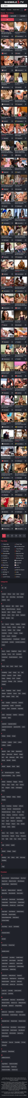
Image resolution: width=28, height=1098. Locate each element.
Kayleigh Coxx (5, 978)
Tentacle (12, 836)
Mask (13, 751)
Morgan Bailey (18, 1005)
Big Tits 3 (18, 551)
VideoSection (20, 274)
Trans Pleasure (19, 548)
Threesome (23, 836)
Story (3, 823)
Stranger (8, 823)
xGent (17, 565)
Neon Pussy (6, 565)
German (19, 690)
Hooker (3, 708)
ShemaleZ (5, 138)
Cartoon (7, 624)
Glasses (3, 693)
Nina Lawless (22, 1014)
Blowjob (4, 615)
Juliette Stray (12, 969)
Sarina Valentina (21, 1027)
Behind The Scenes (11, 609)
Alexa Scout (4, 881)
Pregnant (7, 787)
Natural (3, 766)
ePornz (18, 576)
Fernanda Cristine (5, 932)
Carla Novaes (12, 899)
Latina (15, 742)
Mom (21, 757)
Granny (23, 693)
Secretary (15, 806)
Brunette (8, 618)
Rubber (18, 796)
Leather (19, 742)
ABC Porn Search (20, 569)
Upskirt (12, 845)
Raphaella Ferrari (5, 1021)
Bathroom (8, 606)
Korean (13, 736)
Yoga (3, 866)
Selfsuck (21, 806)
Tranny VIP (5, 567)
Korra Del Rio (19, 984)
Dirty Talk (4, 654)
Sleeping (9, 814)
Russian (3, 799)
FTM (15, 681)
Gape (14, 690)
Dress (20, 657)
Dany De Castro (12, 914)
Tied (3, 838)
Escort (16, 666)
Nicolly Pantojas (14, 1014)
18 (2, 587)
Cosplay (15, 633)
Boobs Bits (18, 562)
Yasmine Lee (14, 1069)
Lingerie (9, 745)
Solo (8, 817)
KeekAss (5, 121)
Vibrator (3, 851)
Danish (8, 651)
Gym (17, 696)
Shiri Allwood (21, 1030)
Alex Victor (23, 878)
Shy (23, 811)
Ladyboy (10, 742)
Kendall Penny (21, 978)
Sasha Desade (13, 1030)
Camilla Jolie (4, 899)
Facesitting (4, 672)
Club (14, 630)
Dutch (3, 660)
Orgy (14, 775)
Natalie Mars (11, 1011)
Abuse (25, 1095)
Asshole (4, 600)
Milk (7, 757)
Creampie (14, 636)
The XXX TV (6, 558)
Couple (3, 636)
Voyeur (14, 851)
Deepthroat (14, 651)
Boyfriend (23, 615)
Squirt (7, 820)
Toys (15, 838)
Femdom (9, 675)
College (18, 630)
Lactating (4, 742)
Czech (3, 645)
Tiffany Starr (4, 1042)
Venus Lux (4, 1051)
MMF (17, 757)
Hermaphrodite (5, 705)
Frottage (10, 681)
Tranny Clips (6, 544)
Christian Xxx (12, 905)
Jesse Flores (4, 963)
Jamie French (5, 957)
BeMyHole (5, 172)
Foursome (4, 681)
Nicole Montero (5, 1014)
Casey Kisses (5, 902)
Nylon (18, 766)
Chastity (23, 624)
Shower (18, 811)
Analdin (18, 342)
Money (3, 760)
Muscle (13, 760)
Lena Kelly (10, 990)
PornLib (5, 206)
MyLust (5, 325)
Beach (21, 606)
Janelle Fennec (19, 957)
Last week (22, 16)
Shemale (9, 809)
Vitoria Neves (11, 1051)
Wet (9, 857)
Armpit (22, 594)
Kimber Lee (12, 984)
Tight (7, 838)
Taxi (7, 833)
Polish (13, 784)
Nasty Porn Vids (20, 553)
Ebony (3, 666)
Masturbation (19, 751)
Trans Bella (17, 1042)
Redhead (9, 796)
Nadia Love (4, 1011)
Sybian (13, 826)
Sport (3, 820)
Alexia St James (12, 881)
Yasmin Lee (13, 1066)
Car (2, 624)
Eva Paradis (16, 926)
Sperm (23, 817)
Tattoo (3, 833)
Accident (4, 594)
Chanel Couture (13, 902)
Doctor (9, 654)
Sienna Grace (5, 1033)
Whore (12, 857)
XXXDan (19, 155)
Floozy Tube (19, 544)
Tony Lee (11, 1042)
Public (12, 787)
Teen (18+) (22, 833)
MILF (3, 757)
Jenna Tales (19, 960)
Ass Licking (12, 597)
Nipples (8, 766)
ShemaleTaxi (20, 427)
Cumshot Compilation (20, 642)
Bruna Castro (20, 893)
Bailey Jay (4, 890)
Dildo (24, 651)
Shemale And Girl (16, 809)
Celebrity (18, 624)
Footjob (18, 678)
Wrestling (4, 860)
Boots (8, 615)
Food (13, 678)
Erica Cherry (4, 926)
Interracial (4, 717)
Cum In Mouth (5, 642)
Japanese (4, 723)
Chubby (9, 627)
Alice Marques (21, 881)
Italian (9, 717)
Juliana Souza (5, 969)
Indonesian (8, 714)
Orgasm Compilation (6, 775)
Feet (22, 672)
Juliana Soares (20, 966)
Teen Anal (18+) (5, 836)
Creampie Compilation (6, 639)
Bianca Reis (4, 893)
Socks (3, 817)
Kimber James (5, 984)
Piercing (20, 781)
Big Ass (18, 609)
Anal (14, 594)
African (9, 594)
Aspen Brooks (14, 884)
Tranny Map (6, 551)
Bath (3, 606)
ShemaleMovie (20, 36)
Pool (17, 784)
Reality (3, 796)
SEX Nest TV (6, 572)
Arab (18, 594)
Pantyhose (9, 781)
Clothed (9, 630)
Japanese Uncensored (7, 726)
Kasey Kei (19, 975)
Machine (4, 751)
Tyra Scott (4, 1045)
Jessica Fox (12, 963)
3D (5, 587)
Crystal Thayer (20, 905)
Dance (3, 651)
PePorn (5, 155)
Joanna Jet (4, 966)
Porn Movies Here (20, 546)
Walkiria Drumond (6, 1057)
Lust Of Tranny (6, 576)
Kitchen (8, 736)
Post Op (21, 784)
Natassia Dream (19, 1011)
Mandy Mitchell (5, 999)
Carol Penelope (20, 899)
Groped (8, 696)
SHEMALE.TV (14, 1)
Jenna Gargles (12, 960)
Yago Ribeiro (4, 1063)
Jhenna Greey (19, 963)
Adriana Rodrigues (15, 878)
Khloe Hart (13, 981)
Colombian (4, 633)
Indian (3, 714)
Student (22, 823)
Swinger (3, 826)
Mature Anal (9, 754)
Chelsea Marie (5, 905)
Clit (23, 627)
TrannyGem (19, 104)
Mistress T (11, 1005)
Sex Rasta (18, 574)
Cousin (8, 636)
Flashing (8, 678)
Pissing (3, 784)
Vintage (9, 851)
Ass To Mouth (20, 597)
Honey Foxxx (11, 945)
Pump (3, 790)
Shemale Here (6, 548)
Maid (9, 751)
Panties (3, 781)
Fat (18, 672)
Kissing (3, 736)
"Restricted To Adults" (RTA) (20, 1092)
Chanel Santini (21, 902)
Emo (8, 666)
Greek (3, 696)
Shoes (13, 811)
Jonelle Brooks (12, 966)
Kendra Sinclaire (5, 981)
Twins (24, 838)
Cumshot (12, 642)
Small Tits (21, 814)
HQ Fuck (5, 560)
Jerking (3, 729)
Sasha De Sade (5, 1030)
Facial (10, 672)
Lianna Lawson (17, 990)
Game (3, 690)
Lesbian (3, 745)
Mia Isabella (4, 1005)
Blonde (19, 612)
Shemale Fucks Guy (6, 811)
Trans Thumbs (19, 555)
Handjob (8, 702)
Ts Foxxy (23, 1042)
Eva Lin (10, 926)
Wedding (4, 857)
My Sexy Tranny (20, 558)
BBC (13, 606)
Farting (14, 672)
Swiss (8, 826)
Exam (21, 666)
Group (13, 696)
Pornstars (9, 9)
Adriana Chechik (5, 878)
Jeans (23, 726)
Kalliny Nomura (12, 975)
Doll (13, 654)
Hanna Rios (4, 945)
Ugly (3, 845)
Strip (18, 823)
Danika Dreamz (20, 911)
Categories (3, 9)
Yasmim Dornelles (13, 1063)
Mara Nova (12, 999)
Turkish (19, 838)
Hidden (12, 705)
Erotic (11, 666)
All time (4, 16)
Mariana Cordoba (5, 1002)
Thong (17, 836)
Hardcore (21, 702)
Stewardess (19, 820)
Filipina (19, 675)
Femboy (3, 675)
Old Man (17, 772)
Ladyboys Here (6, 546)
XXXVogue (5, 36)
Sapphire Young (5, 1027)
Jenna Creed (4, 960)
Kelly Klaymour (13, 978)
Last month (13, 16)
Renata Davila (14, 1021)
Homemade (18, 705)
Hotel (8, 708)
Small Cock (14, 814)
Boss (13, 615)
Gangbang (8, 690)
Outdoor (18, 775)
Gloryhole (9, 693)
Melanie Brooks (22, 1002)
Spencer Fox (20, 1033)
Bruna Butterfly (12, 893)
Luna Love (4, 993)
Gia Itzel (3, 938)
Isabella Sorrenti (5, 951)
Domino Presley (5, 920)
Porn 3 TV (5, 562)
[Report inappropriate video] (12, 36)
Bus (12, 618)
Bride (3, 618)
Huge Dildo (20, 708)
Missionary (12, 757)
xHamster (19, 87)
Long (20, 19)
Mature (3, 754)
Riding (14, 796)
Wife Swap (22, 857)
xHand (18, 53)
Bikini (9, 612)
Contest (10, 633)
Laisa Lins (4, 990)
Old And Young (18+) (9, 772)
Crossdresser (16, 639)
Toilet (11, 838)
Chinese (3, 627)
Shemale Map (6, 553)
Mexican (16, 754)
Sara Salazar (13, 1027)
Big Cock (4, 612)
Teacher (12, 833)
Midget (21, 754)
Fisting (3, 678)
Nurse (13, 766)
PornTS (18, 567)
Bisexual (14, 612)
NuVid (4, 70)
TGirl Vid (5, 569)
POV (3, 787)
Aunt (8, 600)
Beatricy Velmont (11, 890)
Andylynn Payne (5, 884)
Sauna (3, 806)
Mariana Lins (14, 1002)
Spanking (18, 817)
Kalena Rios (4, 975)
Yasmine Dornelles (6, 1069)
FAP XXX (5, 574)
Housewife (13, 708)
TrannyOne (5, 257)
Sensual (3, 809)
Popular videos (16, 9)
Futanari (3, 684)
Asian (3, 597)
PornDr (5, 53)
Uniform (7, 845)
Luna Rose (10, 993)
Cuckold (23, 639)
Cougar (20, 633)
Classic (19, 627)
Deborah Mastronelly (6, 917)
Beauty (3, 609)
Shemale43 (19, 560)
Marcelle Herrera (20, 999)
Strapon (13, 823)
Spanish (12, 817)
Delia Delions (16, 917)
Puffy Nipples (19, 787)
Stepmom (13, 820)
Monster (8, 760)
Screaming (9, 806)
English (25, 9)
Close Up (4, 630)
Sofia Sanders (13, 1033)
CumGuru (5, 555)
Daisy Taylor (4, 911)
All (7, 19)
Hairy (3, 702)
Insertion (15, 714)
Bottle (17, 615)
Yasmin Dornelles (5, 1066)
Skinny (3, 814)
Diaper (19, 651)
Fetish (14, 675)
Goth (19, 693)
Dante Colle (4, 914)
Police (8, 784)
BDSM (17, 606)
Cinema (14, 627)
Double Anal (4, 657)
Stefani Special (5, 1036)
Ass (7, 597)
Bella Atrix (19, 890)
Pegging (15, 781)
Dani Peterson (12, 911)
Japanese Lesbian (12, 723)
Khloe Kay (19, 981)
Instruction (21, 714)
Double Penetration (13, 657)
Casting (12, 624)
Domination (18, 654)
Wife (17, 857)
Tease (17, 833)
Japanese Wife (17, 726)
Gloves (14, 693)
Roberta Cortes (22, 1021)
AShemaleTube (20, 70)
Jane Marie (12, 957)
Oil (2, 772)
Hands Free (14, 702)
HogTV (18, 172)
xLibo (17, 572)
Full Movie (20, 681)
